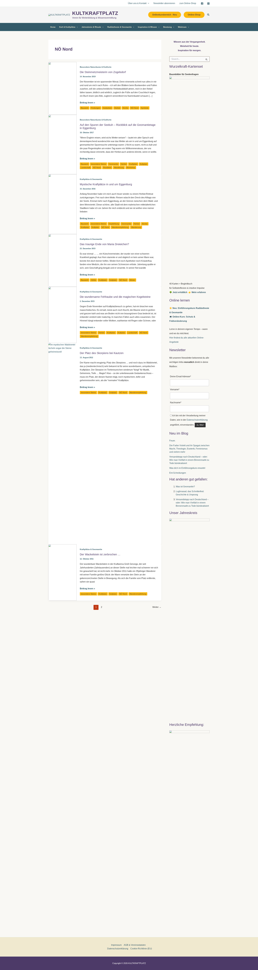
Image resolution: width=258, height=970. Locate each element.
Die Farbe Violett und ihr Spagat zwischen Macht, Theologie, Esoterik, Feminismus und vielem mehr (189, 448)
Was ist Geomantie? (185, 486)
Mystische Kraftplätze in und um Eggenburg (106, 184)
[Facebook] (202, 3)
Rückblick (107, 167)
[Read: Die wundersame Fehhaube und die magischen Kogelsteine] (62, 315)
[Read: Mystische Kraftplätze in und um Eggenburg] (62, 204)
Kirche (125, 108)
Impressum (116, 945)
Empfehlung (114, 224)
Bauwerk (84, 108)
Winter (132, 280)
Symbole (144, 108)
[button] (164, 15)
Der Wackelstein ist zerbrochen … (100, 554)
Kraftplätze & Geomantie (91, 179)
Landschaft (85, 167)
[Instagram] (208, 3)
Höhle (93, 280)
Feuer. (172, 440)
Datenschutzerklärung (197, 420)
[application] (147, 3)
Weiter (156, 607)
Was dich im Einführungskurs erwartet (187, 468)
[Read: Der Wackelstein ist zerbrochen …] (62, 572)
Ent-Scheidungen (177, 473)
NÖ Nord (134, 108)
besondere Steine (98, 164)
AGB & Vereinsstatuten (135, 945)
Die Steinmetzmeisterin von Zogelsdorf (103, 72)
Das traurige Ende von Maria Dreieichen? (104, 244)
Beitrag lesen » (87, 102)
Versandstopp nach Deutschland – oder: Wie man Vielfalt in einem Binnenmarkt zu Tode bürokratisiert (189, 460)
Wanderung (119, 167)
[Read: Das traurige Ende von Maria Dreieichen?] (62, 260)
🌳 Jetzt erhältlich (178, 292)
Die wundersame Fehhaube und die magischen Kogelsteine (115, 296)
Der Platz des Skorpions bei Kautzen (101, 353)
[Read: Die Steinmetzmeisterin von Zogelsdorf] (62, 88)
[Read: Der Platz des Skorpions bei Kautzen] (62, 443)
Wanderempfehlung (120, 227)
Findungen (95, 108)
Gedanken (107, 108)
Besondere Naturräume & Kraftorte (95, 67)
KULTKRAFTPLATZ (95, 13)
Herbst (117, 108)
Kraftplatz (133, 164)
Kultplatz (143, 164)
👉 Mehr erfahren (197, 292)
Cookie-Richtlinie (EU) (141, 948)
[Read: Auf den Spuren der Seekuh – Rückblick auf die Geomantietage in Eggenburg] (62, 144)
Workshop (130, 167)
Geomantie (113, 164)
